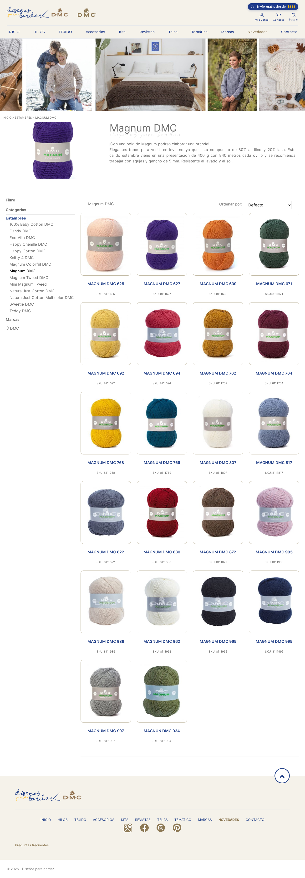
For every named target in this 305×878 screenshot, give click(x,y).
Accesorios (95, 32)
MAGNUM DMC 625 (105, 283)
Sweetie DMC (22, 304)
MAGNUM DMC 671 (274, 283)
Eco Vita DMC (22, 237)
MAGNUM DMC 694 (161, 373)
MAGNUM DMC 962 (161, 641)
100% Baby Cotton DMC (31, 224)
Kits (122, 32)
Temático (199, 32)
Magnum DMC (45, 117)
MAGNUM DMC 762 (218, 373)
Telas (173, 32)
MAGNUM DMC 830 (161, 552)
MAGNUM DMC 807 (218, 462)
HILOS (39, 32)
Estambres (23, 117)
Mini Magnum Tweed (28, 284)
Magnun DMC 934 (162, 730)
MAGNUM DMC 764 (274, 373)
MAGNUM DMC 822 (105, 552)
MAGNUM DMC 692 (105, 373)
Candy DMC (20, 231)
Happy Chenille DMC (28, 244)
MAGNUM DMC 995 (274, 641)
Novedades (258, 32)
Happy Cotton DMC (28, 251)
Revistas (147, 32)
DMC (14, 328)
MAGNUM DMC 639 (218, 283)
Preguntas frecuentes (32, 845)
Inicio (7, 117)
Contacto (289, 32)
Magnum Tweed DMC (29, 277)
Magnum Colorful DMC (30, 264)
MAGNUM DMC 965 (218, 641)
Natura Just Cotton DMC (32, 290)
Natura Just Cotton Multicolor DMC (42, 297)
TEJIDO (65, 32)
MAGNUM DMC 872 (218, 552)
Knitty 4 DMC (22, 257)
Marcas (227, 32)
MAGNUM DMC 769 (162, 462)
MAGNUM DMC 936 (105, 641)
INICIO (14, 32)
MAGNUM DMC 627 (162, 283)
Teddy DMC (20, 310)
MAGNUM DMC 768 (105, 462)
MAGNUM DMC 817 (274, 462)
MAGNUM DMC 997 (105, 730)
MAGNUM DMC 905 (274, 552)
